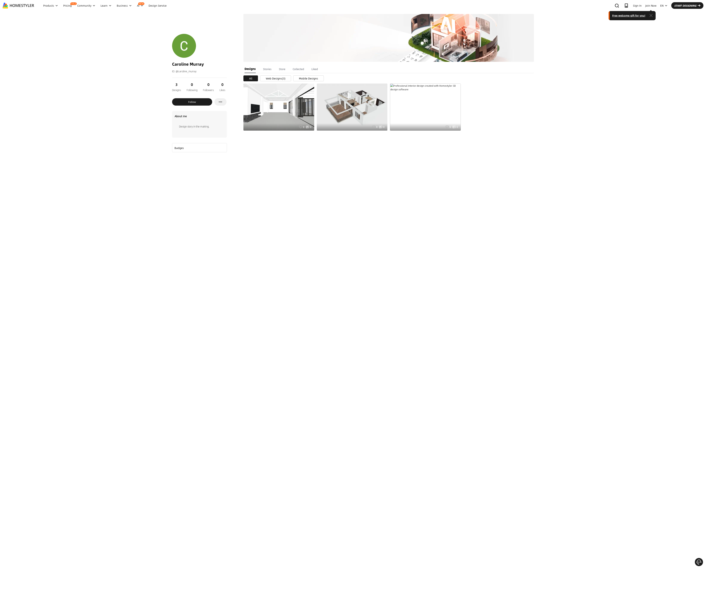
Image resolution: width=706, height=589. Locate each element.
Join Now (651, 5)
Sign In (637, 5)
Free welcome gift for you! (628, 15)
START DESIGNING (685, 5)
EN (662, 5)
